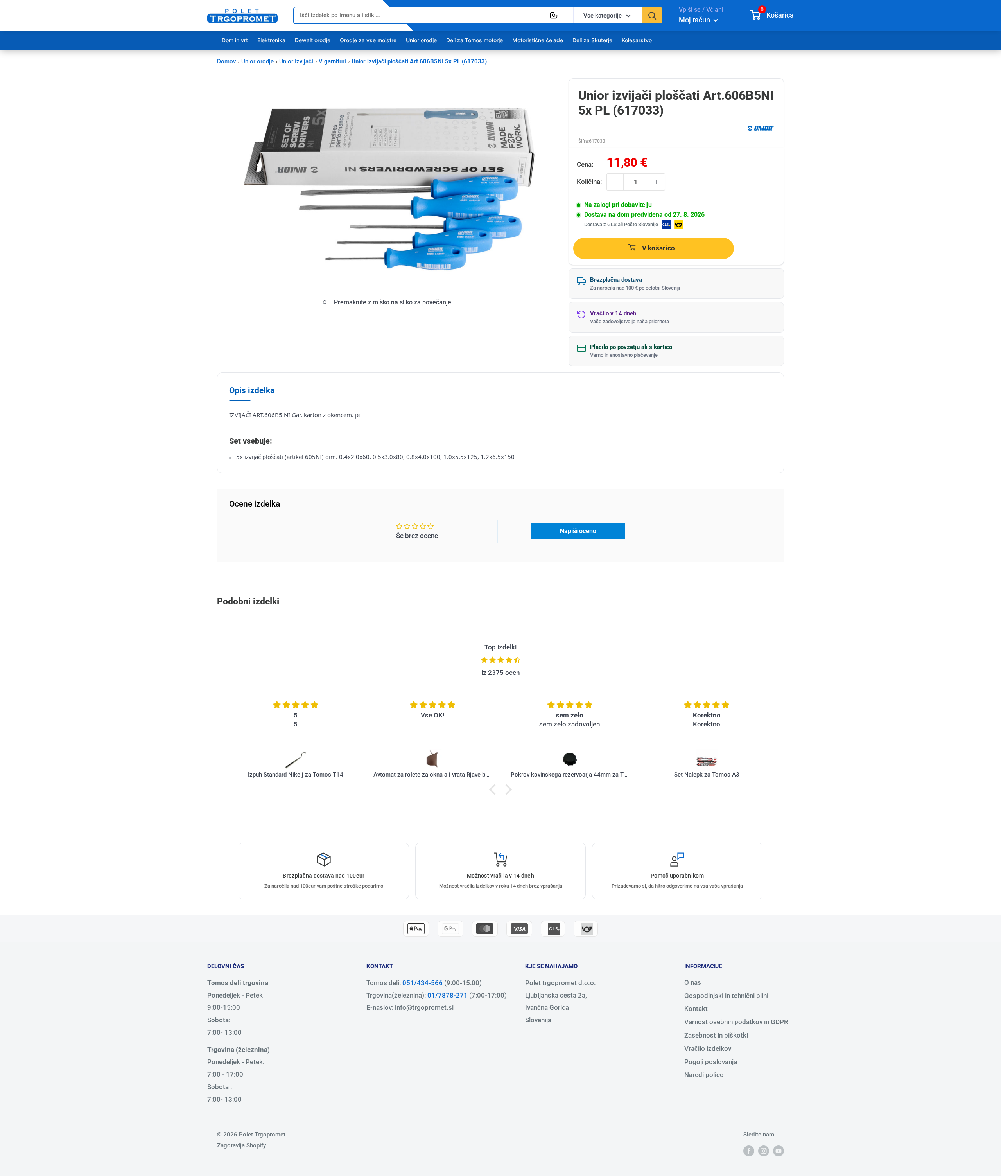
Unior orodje (421, 40)
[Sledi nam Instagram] (763, 1150)
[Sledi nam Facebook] (748, 1150)
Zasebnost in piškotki (716, 1035)
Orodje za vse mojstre (368, 40)
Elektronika (271, 40)
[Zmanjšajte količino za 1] (615, 182)
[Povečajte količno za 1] (656, 182)
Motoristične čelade (537, 40)
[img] (500, 660)
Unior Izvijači (296, 61)
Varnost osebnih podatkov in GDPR (736, 1022)
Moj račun (695, 20)
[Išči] (652, 15)
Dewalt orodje (312, 40)
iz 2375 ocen (500, 672)
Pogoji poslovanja (710, 1062)
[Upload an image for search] (554, 15)
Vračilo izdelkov (707, 1048)
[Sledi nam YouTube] (778, 1150)
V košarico (658, 248)
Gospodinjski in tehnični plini (726, 996)
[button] (494, 789)
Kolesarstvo (637, 40)
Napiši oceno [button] (578, 531)
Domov (226, 61)
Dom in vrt (235, 40)
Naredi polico (704, 1075)
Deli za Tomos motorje (474, 40)
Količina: (589, 181)
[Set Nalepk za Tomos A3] (707, 760)
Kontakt (696, 1008)
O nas (692, 982)
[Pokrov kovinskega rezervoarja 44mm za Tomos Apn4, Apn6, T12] (570, 760)
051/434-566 (422, 983)
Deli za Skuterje (592, 40)
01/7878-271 (447, 995)
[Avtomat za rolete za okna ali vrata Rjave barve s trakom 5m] (432, 760)
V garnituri (332, 61)
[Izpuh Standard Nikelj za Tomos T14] (296, 760)
